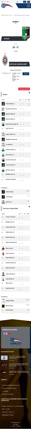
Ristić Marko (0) (10, 154)
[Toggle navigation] (28, 5)
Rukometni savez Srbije (7, 394)
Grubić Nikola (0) (10, 279)
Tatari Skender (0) (10, 165)
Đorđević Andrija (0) (11, 179)
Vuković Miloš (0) (10, 103)
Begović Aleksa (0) (10, 134)
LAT (25, 2)
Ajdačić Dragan (9, 191)
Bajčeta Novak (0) (10, 267)
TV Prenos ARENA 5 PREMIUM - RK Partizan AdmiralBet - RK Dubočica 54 (19, 365)
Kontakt (18, 426)
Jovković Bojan (9, 310)
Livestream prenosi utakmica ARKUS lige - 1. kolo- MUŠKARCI (19, 371)
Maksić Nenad (9, 305)
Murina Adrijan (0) (10, 119)
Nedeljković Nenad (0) (11, 139)
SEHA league (5, 391)
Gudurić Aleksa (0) (10, 227)
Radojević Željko (10, 300)
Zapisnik (26, 73)
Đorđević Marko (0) (10, 149)
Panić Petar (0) (9, 128)
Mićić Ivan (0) (9, 283)
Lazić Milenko (9, 196)
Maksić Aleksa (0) (10, 237)
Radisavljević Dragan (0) (12, 124)
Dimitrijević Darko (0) (11, 108)
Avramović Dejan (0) (11, 159)
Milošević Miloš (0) (10, 114)
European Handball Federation (9, 388)
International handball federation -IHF (11, 385)
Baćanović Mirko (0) (11, 262)
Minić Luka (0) (9, 248)
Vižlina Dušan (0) (10, 232)
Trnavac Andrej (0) (10, 217)
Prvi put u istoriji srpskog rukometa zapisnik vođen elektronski (17, 357)
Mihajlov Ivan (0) (10, 222)
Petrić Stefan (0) (10, 253)
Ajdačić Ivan (9, 202)
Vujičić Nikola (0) (10, 257)
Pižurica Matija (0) (10, 274)
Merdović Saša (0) (10, 170)
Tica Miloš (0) (9, 144)
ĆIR (28, 2)
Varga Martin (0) (10, 288)
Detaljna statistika (24, 89)
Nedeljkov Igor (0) (10, 174)
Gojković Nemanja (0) (11, 242)
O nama (13, 426)
